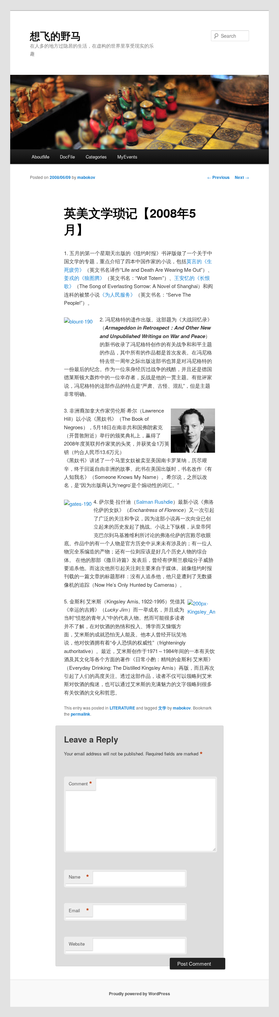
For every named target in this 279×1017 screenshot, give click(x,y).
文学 (162, 708)
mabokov (86, 177)
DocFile (67, 156)
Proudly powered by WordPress (139, 993)
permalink (80, 714)
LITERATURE (122, 708)
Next (242, 177)
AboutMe (40, 156)
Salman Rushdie (154, 501)
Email (79, 910)
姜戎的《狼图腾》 (84, 277)
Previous (218, 177)
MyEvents (127, 156)
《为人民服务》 (117, 294)
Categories (96, 156)
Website (77, 943)
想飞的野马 (55, 35)
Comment (80, 783)
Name (79, 876)
